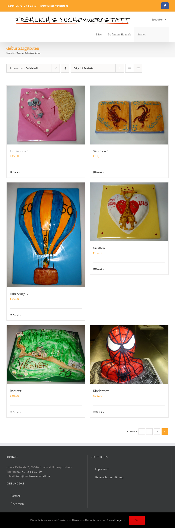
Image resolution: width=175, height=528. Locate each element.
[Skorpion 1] (129, 115)
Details (16, 172)
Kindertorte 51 (103, 391)
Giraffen (99, 248)
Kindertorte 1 (19, 151)
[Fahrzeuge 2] (46, 234)
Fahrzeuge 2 (19, 294)
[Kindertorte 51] (129, 354)
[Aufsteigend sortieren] (65, 68)
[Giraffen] (129, 211)
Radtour (16, 391)
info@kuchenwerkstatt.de (54, 5)
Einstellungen (115, 520)
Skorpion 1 (101, 151)
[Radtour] (46, 354)
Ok (137, 520)
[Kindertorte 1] (46, 115)
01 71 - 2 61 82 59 (29, 472)
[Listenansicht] (138, 68)
